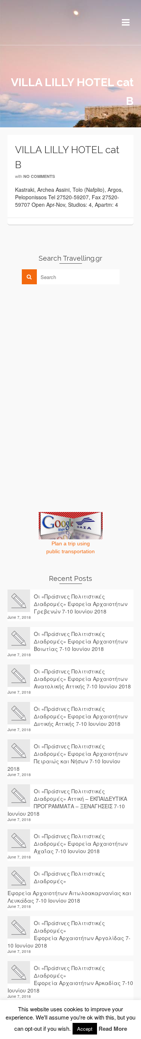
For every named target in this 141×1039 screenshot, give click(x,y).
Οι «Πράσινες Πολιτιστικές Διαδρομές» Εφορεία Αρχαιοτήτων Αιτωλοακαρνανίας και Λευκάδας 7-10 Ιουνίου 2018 (69, 887)
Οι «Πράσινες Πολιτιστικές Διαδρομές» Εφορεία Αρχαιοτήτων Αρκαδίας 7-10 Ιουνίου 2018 (70, 979)
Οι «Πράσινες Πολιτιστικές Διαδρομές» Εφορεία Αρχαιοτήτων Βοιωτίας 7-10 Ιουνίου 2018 (80, 641)
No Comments (39, 176)
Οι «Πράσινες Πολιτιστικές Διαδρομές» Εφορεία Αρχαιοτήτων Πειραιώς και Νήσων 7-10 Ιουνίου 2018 (67, 757)
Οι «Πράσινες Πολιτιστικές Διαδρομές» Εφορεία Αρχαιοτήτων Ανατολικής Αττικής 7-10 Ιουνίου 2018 (82, 678)
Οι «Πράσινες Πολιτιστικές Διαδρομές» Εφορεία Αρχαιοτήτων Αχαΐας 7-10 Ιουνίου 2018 (80, 843)
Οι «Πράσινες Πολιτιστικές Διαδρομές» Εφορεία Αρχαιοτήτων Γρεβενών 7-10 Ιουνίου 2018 (80, 604)
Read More (113, 1028)
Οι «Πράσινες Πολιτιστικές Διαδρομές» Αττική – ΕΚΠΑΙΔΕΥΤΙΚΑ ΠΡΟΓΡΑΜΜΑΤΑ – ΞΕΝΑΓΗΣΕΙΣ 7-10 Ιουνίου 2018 (67, 802)
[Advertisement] (64, 342)
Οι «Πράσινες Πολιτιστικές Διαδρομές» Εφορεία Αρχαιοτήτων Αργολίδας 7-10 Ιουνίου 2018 (69, 934)
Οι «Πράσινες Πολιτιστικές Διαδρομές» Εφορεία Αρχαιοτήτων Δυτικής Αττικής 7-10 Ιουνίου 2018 (80, 716)
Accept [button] (84, 1028)
